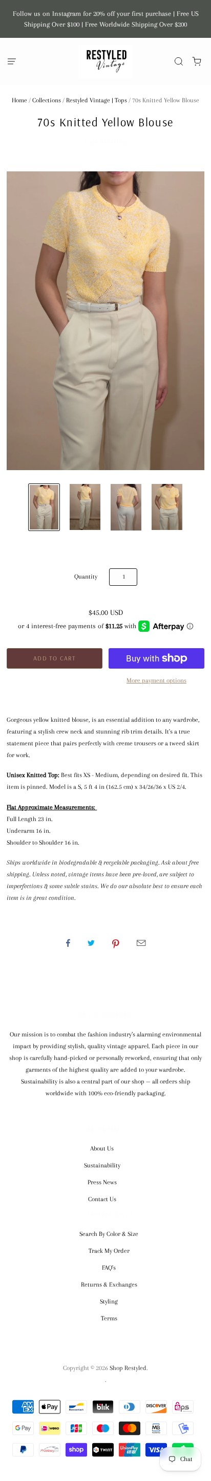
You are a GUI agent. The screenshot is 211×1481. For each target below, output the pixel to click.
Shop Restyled (105, 142)
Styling (109, 1301)
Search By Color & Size (108, 1233)
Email (141, 943)
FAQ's (109, 1267)
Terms (109, 1318)
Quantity (85, 576)
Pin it (115, 943)
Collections (46, 100)
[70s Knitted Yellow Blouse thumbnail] (44, 507)
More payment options (156, 680)
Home (19, 100)
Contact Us (102, 1199)
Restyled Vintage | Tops (96, 100)
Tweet (91, 943)
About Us (102, 1148)
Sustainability (102, 1165)
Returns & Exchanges (109, 1284)
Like (68, 943)
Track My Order (109, 1250)
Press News (102, 1182)
